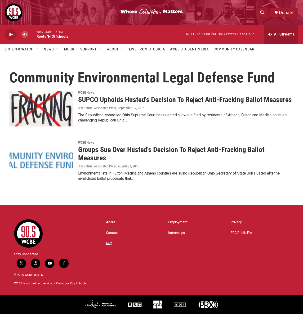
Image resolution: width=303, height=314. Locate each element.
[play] (10, 34)
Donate (286, 12)
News (49, 49)
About (113, 49)
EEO (109, 243)
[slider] (32, 34)
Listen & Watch (19, 49)
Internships (176, 233)
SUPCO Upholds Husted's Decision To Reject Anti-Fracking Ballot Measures (185, 99)
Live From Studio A (147, 49)
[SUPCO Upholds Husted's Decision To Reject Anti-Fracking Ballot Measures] (41, 108)
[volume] (25, 34)
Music (70, 49)
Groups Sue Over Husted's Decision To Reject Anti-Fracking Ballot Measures (171, 153)
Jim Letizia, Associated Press (97, 108)
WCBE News (86, 92)
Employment (177, 222)
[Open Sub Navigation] (37, 49)
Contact (112, 233)
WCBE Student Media (189, 49)
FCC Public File (241, 233)
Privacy (236, 222)
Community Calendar (234, 49)
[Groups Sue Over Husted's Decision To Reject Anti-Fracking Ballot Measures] (41, 158)
